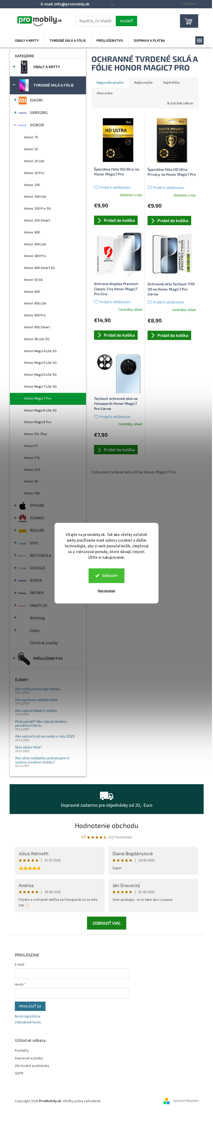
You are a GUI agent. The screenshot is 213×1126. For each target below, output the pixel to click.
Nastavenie (106, 590)
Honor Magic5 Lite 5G (40, 362)
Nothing (37, 618)
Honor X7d (32, 469)
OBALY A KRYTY (46, 67)
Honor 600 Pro (35, 315)
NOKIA (36, 580)
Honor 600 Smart (37, 327)
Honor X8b (32, 493)
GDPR (19, 1073)
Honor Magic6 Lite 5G (40, 374)
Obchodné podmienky (32, 1066)
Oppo (35, 630)
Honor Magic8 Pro (37, 422)
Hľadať (126, 21)
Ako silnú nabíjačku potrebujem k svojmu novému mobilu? (42, 760)
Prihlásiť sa (30, 1006)
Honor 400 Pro (35, 256)
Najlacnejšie (143, 82)
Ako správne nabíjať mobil (36, 700)
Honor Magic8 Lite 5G (40, 410)
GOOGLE (37, 568)
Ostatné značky (44, 643)
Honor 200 (32, 185)
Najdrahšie (171, 82)
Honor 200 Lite (35, 196)
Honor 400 (32, 232)
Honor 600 (32, 291)
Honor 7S (31, 137)
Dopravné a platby (29, 1058)
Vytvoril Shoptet (185, 1101)
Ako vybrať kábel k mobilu (36, 710)
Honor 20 (31, 149)
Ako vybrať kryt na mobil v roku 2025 (45, 736)
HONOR (37, 125)
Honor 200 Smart (37, 220)
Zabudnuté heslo (28, 1022)
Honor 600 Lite (35, 303)
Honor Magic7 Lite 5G (40, 386)
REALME (37, 530)
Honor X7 (31, 446)
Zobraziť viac (106, 922)
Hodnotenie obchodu (106, 825)
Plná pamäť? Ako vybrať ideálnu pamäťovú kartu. (41, 723)
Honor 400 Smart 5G (39, 268)
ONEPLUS (38, 605)
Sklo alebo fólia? (28, 747)
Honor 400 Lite (35, 244)
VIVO (34, 543)
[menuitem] (27, 41)
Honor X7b (32, 458)
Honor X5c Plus (35, 434)
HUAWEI (37, 518)
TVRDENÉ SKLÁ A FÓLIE (53, 85)
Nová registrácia (27, 1016)
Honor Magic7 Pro (37, 398)
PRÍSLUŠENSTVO (48, 658)
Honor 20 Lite (34, 161)
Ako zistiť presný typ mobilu (37, 689)
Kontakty (22, 1050)
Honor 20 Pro (34, 173)
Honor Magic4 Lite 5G (40, 351)
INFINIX (37, 593)
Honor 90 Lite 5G (36, 339)
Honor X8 (31, 481)
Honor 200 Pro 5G (37, 208)
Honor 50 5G (33, 279)
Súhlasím (110, 575)
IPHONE (37, 505)
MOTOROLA (40, 555)
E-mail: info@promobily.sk (65, 4)
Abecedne (105, 93)
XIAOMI (36, 100)
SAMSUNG (39, 113)
